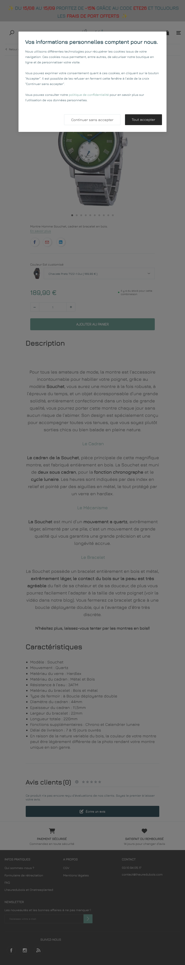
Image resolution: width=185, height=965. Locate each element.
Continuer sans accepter (92, 120)
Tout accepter (143, 120)
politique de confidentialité (89, 95)
